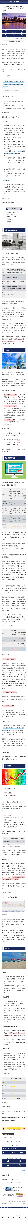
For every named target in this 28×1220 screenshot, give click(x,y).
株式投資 (5, 1134)
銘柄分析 (11, 1134)
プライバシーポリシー (20, 1215)
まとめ (9, 221)
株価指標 (10, 219)
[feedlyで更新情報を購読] (8, 1165)
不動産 (4, 1137)
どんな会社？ (11, 214)
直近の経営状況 (12, 217)
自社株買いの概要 (12, 212)
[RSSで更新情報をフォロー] (20, 1165)
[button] (25, 564)
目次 (11, 209)
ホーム (7, 1215)
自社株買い (10, 1137)
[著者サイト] (8, 1161)
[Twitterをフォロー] (20, 1161)
